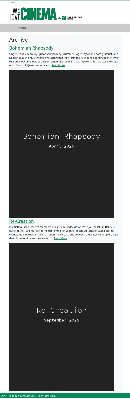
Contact (13, 2)
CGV (3, 396)
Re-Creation (21, 221)
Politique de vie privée (21, 396)
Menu (21, 27)
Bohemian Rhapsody (31, 48)
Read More (58, 65)
